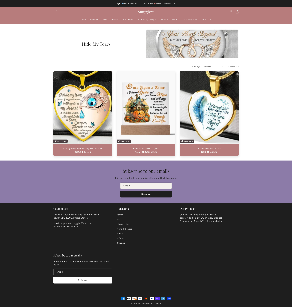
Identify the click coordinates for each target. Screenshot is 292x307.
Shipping (121, 243)
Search (120, 215)
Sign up (146, 194)
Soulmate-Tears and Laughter (146, 148)
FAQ (118, 219)
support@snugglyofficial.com (76, 223)
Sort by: (196, 66)
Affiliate (120, 233)
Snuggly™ (142, 303)
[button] (56, 12)
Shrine (158, 303)
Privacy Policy (123, 224)
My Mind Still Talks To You (209, 148)
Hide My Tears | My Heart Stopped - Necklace (82, 148)
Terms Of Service (124, 229)
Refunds (120, 238)
